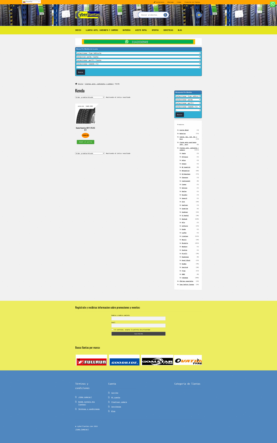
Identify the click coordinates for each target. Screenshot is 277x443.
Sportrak (185, 267)
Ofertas (155, 30)
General (184, 198)
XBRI (183, 274)
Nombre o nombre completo (120, 315)
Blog (180, 30)
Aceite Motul (141, 30)
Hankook (184, 219)
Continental (186, 181)
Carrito (114, 393)
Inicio (78, 30)
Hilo (183, 222)
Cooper (184, 184)
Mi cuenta (115, 397)
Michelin (185, 243)
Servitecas (168, 30)
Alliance (185, 156)
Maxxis (184, 239)
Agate (184, 153)
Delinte (184, 188)
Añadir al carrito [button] (85, 142)
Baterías (126, 30)
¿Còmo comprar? (85, 397)
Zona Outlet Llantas (187, 284)
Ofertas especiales (186, 281)
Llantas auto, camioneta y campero (102, 30)
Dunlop (184, 191)
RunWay (184, 264)
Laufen (184, 232)
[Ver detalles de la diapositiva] (91, 360)
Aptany (184, 163)
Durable (184, 195)
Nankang (184, 246)
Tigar (184, 270)
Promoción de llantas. (193, 2)
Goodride (185, 208)
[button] (79, 360)
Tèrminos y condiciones (89, 409)
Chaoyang (185, 177)
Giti (183, 201)
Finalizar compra (119, 402)
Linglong (185, 236)
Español (28, 1)
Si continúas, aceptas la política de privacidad (132, 329)
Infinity (185, 226)
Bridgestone (186, 174)
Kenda (184, 229)
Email (113, 322)
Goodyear (185, 212)
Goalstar (185, 205)
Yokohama (185, 277)
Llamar (179, 2)
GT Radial (185, 215)
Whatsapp (170, 2)
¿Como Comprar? (82, 429)
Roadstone (185, 257)
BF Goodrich (186, 167)
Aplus (184, 160)
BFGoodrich (185, 170)
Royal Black (186, 260)
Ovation (184, 250)
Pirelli (184, 253)
